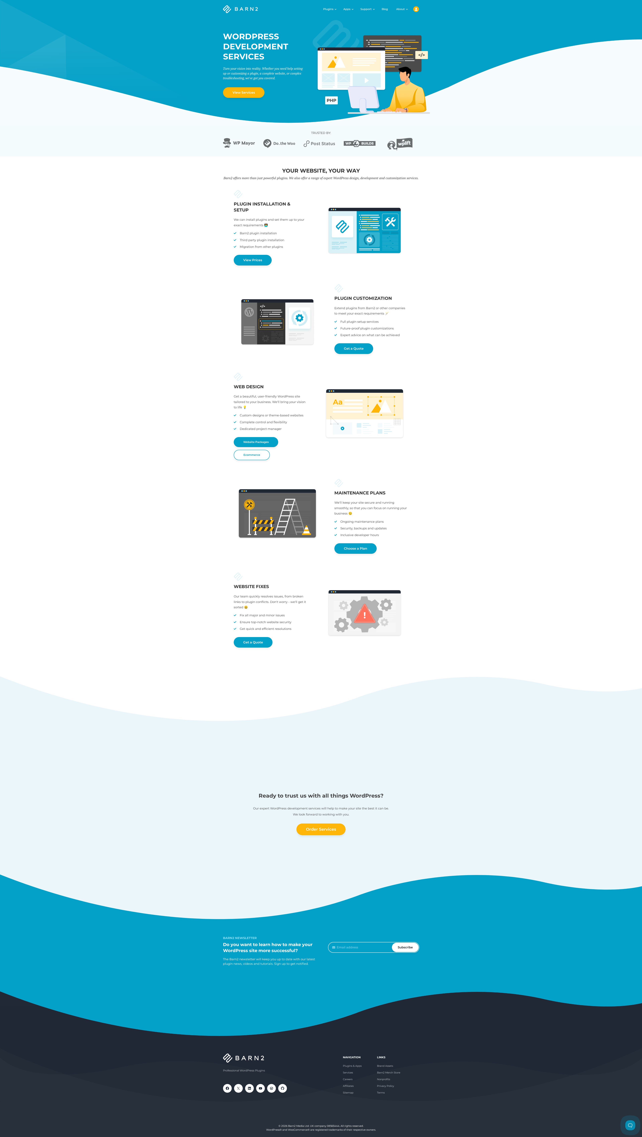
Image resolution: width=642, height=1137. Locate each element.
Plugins (328, 9)
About (400, 9)
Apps (346, 9)
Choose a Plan (355, 548)
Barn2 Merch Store (388, 1072)
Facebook (227, 1088)
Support (366, 9)
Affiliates (348, 1086)
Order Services (321, 829)
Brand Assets (385, 1065)
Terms (381, 1092)
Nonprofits (383, 1079)
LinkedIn (249, 1088)
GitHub (282, 1088)
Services (348, 1072)
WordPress (271, 1088)
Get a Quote (354, 348)
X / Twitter (238, 1088)
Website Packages (256, 442)
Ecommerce (251, 454)
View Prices (252, 260)
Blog (385, 9)
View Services (244, 92)
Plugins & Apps (352, 1065)
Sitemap (348, 1092)
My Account (416, 9)
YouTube (260, 1088)
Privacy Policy (385, 1086)
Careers (347, 1079)
